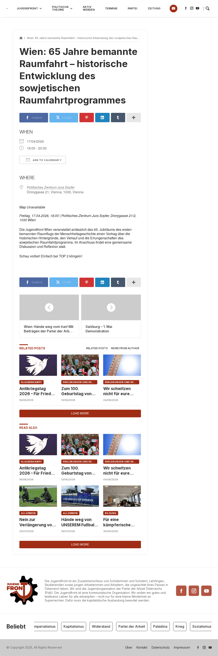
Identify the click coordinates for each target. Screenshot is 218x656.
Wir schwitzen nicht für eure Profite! (117, 391)
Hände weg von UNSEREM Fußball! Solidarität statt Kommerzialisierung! (80, 522)
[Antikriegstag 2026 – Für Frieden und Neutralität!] (38, 365)
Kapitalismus (70, 626)
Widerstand (97, 626)
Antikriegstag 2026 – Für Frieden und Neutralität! (37, 391)
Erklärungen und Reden (80, 382)
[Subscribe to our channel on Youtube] (197, 8)
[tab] (97, 348)
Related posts (97, 348)
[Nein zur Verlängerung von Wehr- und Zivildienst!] (38, 496)
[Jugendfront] (6, 8)
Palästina (157, 626)
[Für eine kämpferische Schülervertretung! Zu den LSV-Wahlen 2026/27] (122, 496)
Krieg (176, 626)
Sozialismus (198, 626)
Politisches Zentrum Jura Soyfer (51, 187)
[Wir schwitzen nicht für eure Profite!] (122, 365)
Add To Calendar (45, 160)
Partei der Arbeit (128, 626)
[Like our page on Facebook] (185, 8)
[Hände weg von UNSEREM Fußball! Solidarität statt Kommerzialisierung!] (80, 496)
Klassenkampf (31, 382)
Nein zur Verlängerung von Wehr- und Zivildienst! (36, 522)
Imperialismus (41, 626)
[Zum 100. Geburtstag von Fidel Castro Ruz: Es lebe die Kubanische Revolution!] (80, 365)
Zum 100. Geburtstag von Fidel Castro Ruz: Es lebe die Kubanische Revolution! (77, 391)
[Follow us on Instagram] (191, 8)
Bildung (110, 513)
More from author (125, 348)
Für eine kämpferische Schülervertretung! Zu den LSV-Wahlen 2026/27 (122, 522)
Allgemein (28, 513)
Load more (80, 413)
